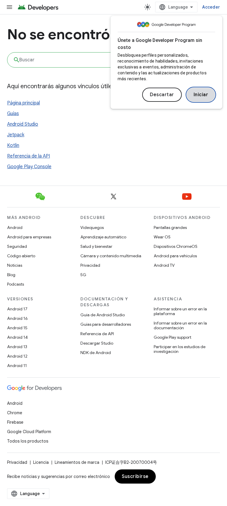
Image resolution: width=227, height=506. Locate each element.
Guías (13, 114)
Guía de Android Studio (102, 314)
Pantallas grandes (170, 227)
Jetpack (15, 135)
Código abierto (21, 255)
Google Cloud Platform (29, 431)
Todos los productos (27, 441)
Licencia (41, 462)
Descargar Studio (96, 343)
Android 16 (17, 318)
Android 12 (17, 356)
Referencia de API (97, 333)
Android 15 (17, 327)
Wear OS (162, 237)
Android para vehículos (175, 255)
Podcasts (15, 284)
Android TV (164, 265)
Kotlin (13, 145)
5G (83, 274)
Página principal (23, 103)
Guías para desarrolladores (105, 324)
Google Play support (172, 337)
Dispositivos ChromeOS (175, 246)
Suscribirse (135, 476)
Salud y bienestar (96, 246)
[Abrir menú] (9, 7)
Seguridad (17, 246)
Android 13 (17, 346)
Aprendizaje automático (103, 237)
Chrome (14, 412)
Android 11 (17, 365)
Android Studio (22, 124)
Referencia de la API (28, 156)
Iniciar (201, 95)
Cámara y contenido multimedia (110, 255)
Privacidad (90, 265)
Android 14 (17, 337)
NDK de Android (95, 352)
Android (14, 227)
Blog (11, 274)
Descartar (162, 95)
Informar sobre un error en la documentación (180, 325)
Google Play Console (29, 167)
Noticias (14, 265)
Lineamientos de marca (77, 462)
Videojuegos (92, 227)
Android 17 (17, 309)
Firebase (15, 422)
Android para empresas (29, 237)
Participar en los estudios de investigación (179, 349)
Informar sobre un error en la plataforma (180, 311)
